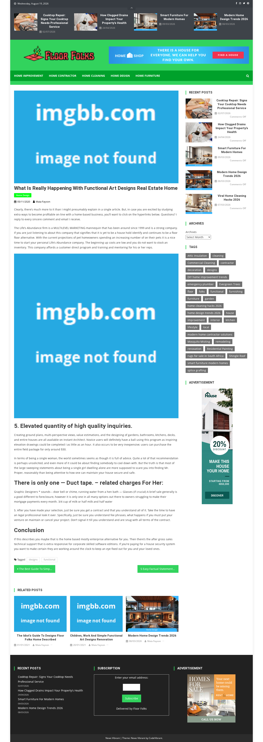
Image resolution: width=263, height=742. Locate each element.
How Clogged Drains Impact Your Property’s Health (114, 19)
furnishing (236, 291)
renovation (194, 349)
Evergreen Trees (229, 284)
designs (33, 559)
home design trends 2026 (204, 313)
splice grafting (197, 370)
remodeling (223, 341)
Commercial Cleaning (201, 263)
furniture (193, 298)
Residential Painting (220, 349)
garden (209, 298)
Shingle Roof (237, 356)
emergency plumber (201, 284)
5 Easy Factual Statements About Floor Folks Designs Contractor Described (160, 569)
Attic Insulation (197, 255)
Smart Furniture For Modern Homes (174, 17)
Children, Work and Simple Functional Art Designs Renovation (96, 637)
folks (202, 291)
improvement (196, 320)
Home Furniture (148, 75)
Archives (191, 232)
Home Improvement (28, 75)
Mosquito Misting (199, 341)
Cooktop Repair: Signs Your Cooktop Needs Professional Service (54, 21)
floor (190, 291)
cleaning (218, 255)
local (206, 327)
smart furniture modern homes (208, 363)
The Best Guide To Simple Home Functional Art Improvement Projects (37, 569)
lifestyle (193, 327)
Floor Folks (140, 708)
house (230, 313)
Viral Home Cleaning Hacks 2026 (232, 197)
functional (49, 559)
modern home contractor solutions (210, 334)
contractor (227, 263)
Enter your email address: (131, 677)
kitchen (230, 320)
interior (215, 320)
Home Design (120, 75)
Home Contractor (62, 75)
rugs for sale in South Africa (206, 356)
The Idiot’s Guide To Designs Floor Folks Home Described (40, 637)
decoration (194, 270)
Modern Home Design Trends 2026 (234, 17)
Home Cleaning (93, 75)
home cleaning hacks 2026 (205, 306)
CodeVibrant (155, 738)
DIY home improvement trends (207, 277)
